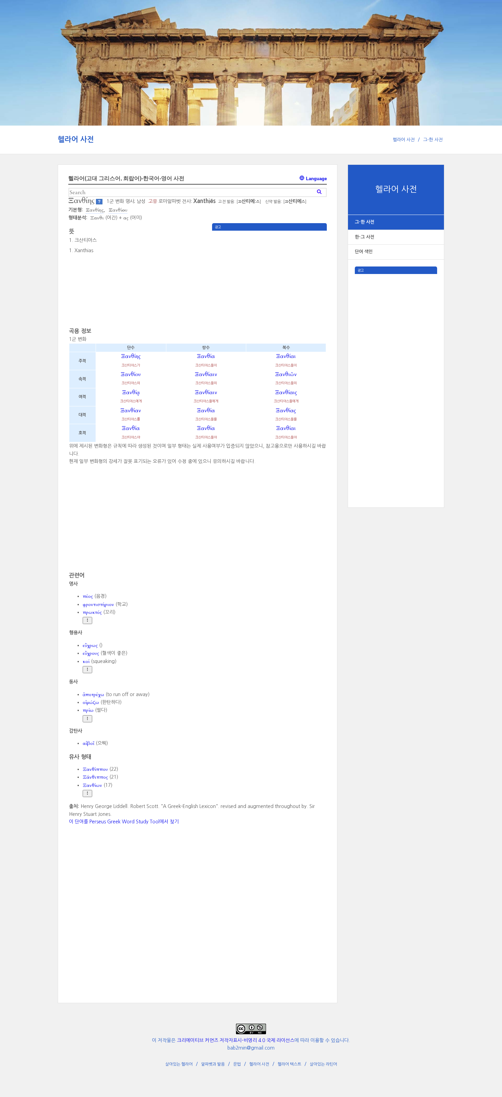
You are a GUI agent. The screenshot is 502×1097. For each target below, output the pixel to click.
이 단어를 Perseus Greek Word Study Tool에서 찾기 (124, 821)
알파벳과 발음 (213, 1064)
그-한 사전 (433, 140)
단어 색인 (364, 251)
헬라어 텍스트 (289, 1064)
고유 (152, 201)
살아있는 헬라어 (179, 1064)
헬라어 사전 (76, 139)
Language (316, 178)
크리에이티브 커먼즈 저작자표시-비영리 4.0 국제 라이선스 (235, 1040)
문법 (237, 1064)
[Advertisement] (396, 376)
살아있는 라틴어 (323, 1064)
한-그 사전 (364, 237)
